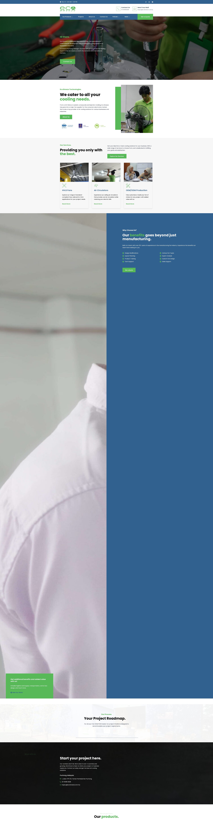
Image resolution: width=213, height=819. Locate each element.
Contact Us (104, 17)
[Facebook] (146, 2)
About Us (92, 17)
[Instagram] (149, 2)
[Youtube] (152, 2)
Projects (81, 17)
